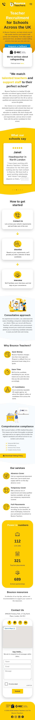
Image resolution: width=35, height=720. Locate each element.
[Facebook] (9, 623)
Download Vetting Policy (14, 455)
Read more (25, 178)
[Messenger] (15, 623)
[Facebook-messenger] (22, 717)
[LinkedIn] (26, 623)
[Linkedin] (19, 717)
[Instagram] (20, 623)
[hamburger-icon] (30, 4)
